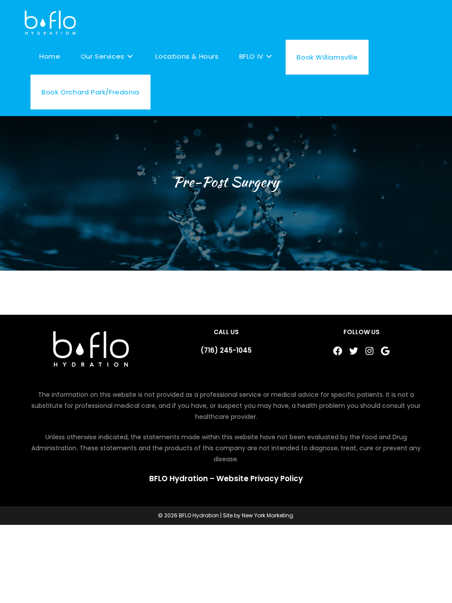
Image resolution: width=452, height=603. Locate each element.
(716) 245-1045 (226, 350)
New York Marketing (267, 515)
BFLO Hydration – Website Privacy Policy (226, 478)
